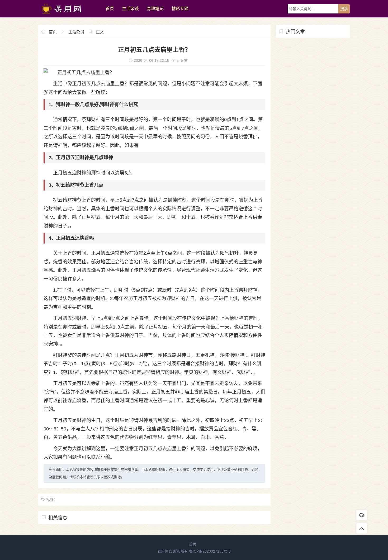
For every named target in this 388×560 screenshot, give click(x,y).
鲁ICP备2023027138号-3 (210, 551)
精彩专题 (180, 8)
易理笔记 (155, 8)
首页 (110, 8)
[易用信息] (69, 16)
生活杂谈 (130, 8)
